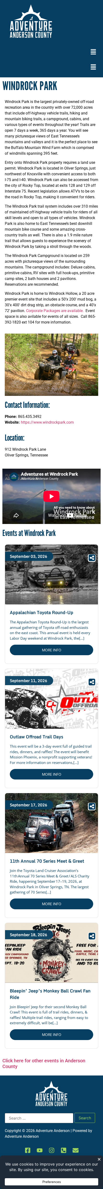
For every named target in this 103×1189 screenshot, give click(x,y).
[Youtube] (40, 1150)
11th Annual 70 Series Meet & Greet (47, 861)
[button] (93, 52)
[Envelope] (75, 1150)
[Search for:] (39, 1118)
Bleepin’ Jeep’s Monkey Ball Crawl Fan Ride (50, 994)
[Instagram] (51, 1150)
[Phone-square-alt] (63, 1150)
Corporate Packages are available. (55, 310)
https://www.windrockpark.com (47, 422)
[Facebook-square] (28, 1150)
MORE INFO (51, 650)
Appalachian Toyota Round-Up (41, 612)
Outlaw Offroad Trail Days (36, 736)
